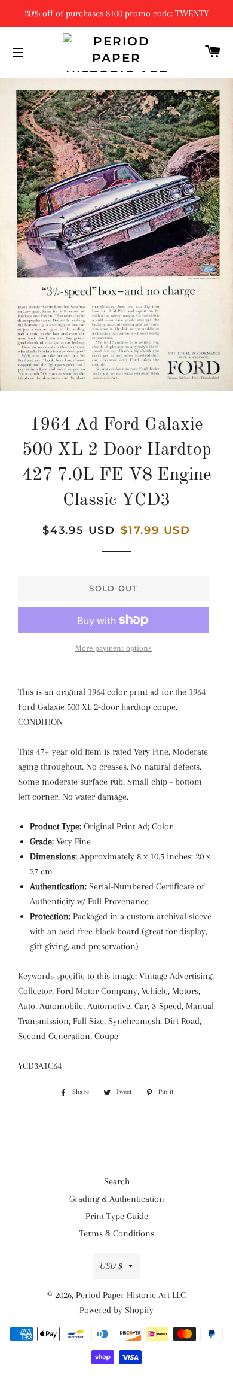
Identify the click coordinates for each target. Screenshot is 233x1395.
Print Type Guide (116, 1216)
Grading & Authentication (116, 1198)
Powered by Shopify (116, 1310)
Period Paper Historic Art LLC (131, 1295)
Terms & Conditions (116, 1233)
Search (117, 1181)
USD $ (111, 1265)
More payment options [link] (113, 647)
